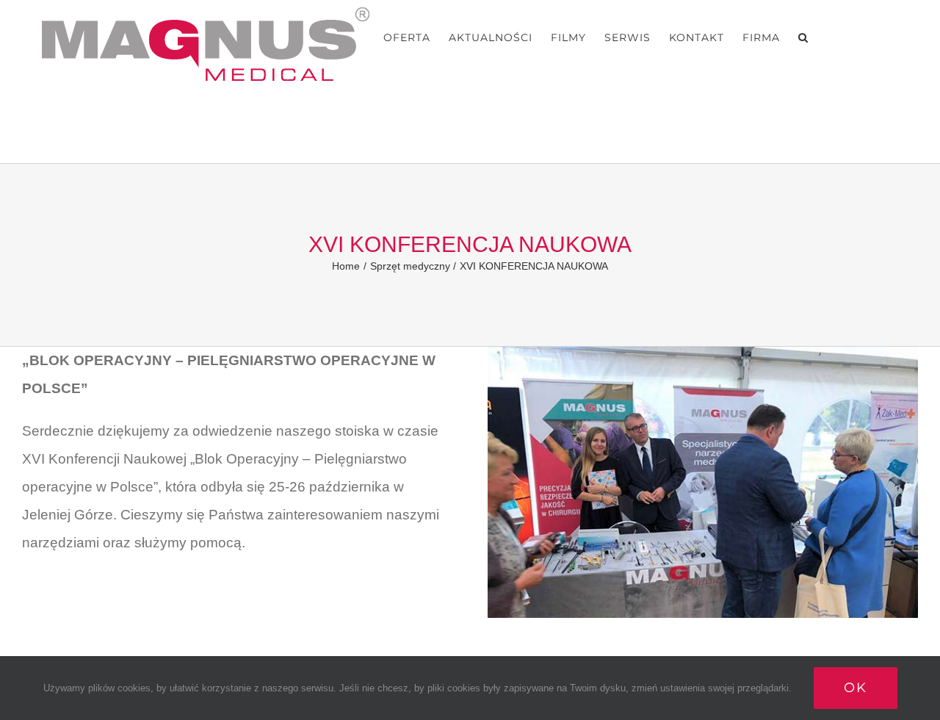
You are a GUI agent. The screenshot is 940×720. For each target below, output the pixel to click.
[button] (803, 37)
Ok (855, 688)
